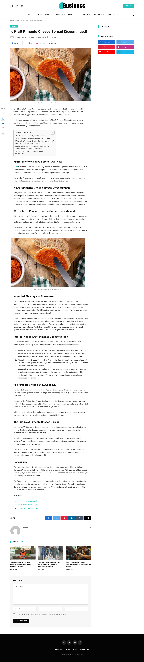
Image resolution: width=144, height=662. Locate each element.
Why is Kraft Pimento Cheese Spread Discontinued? (35, 141)
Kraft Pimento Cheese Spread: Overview (30, 136)
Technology (99, 15)
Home (28, 15)
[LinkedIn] (3, 123)
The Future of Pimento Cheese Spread (30, 151)
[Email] (3, 132)
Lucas (18, 37)
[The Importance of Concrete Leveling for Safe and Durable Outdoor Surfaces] (23, 553)
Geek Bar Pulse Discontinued (28, 505)
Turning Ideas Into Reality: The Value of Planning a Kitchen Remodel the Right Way (49, 564)
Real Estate (73, 15)
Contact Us (113, 15)
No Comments (41, 37)
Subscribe (128, 6)
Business (38, 15)
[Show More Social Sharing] (61, 43)
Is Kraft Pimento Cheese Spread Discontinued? (33, 138)
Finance (48, 15)
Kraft (15, 167)
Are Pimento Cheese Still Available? (29, 149)
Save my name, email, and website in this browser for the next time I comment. (42, 614)
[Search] (132, 14)
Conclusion (20, 154)
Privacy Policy (71, 649)
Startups (86, 15)
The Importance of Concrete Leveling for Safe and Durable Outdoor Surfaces (20, 564)
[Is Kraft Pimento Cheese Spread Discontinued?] (50, 74)
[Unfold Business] (72, 6)
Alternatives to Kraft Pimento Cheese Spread (32, 146)
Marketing (60, 15)
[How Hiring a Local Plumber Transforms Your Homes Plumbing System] (78, 553)
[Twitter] (3, 119)
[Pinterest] (3, 128)
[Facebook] (3, 114)
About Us (58, 649)
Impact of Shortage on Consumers (28, 143)
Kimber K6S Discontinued (27, 508)
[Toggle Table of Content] (51, 133)
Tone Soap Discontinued (27, 501)
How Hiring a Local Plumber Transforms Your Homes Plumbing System (78, 564)
